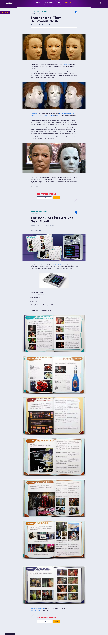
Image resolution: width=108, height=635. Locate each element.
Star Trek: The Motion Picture (66, 113)
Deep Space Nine (44, 115)
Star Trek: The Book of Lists (59, 265)
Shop (59, 2)
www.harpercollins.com (36, 597)
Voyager (51, 115)
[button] (10, 2)
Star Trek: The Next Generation (39, 11)
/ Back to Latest (5, 12)
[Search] (97, 3)
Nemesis (58, 115)
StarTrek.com (66, 64)
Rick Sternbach (34, 113)
